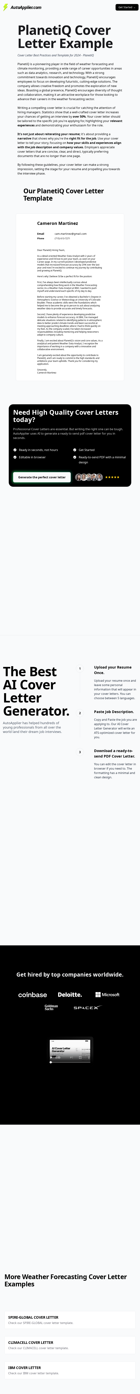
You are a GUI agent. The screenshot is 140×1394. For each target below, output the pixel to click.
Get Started (127, 7)
